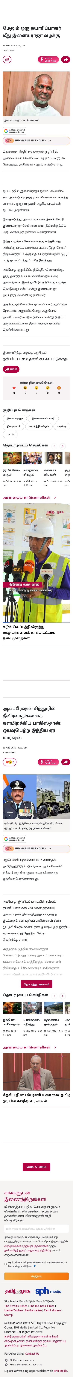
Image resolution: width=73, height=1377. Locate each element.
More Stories (36, 1167)
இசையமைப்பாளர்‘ (43, 418)
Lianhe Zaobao (13, 1310)
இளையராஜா (15, 418)
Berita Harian (33, 1310)
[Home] (48, 1291)
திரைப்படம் (13, 426)
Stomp (8, 1315)
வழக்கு (61, 426)
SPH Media (60, 1370)
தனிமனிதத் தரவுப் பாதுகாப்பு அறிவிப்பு (27, 1250)
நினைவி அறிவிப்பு (33, 1345)
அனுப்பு (36, 1276)
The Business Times (41, 1306)
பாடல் (10, 434)
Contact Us (32, 1353)
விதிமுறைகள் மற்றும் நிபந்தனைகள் (26, 1246)
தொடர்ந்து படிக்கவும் (36, 984)
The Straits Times (15, 1306)
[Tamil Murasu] (17, 1291)
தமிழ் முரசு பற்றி (15, 1336)
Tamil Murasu (52, 1310)
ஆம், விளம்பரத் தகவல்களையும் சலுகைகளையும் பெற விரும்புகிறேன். (37, 1264)
